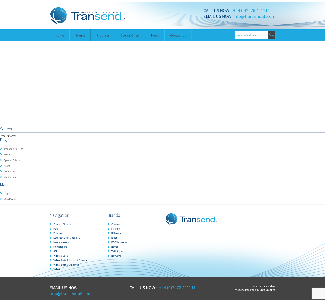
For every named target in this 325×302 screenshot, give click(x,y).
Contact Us (178, 35)
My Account (10, 177)
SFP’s (56, 251)
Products (102, 35)
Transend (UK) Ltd (13, 149)
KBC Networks (119, 242)
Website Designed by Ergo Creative (255, 289)
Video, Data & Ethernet (66, 264)
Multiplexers (60, 246)
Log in (7, 193)
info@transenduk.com (253, 16)
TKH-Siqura (117, 251)
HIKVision (116, 233)
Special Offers (130, 35)
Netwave (116, 255)
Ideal (114, 237)
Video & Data (60, 255)
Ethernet (58, 233)
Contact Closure (62, 224)
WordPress (10, 199)
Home (59, 35)
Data (55, 228)
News (155, 35)
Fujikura (115, 228)
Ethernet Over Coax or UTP (68, 237)
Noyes (114, 246)
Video (56, 269)
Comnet (115, 224)
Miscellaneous (61, 242)
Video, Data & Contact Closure (70, 260)
